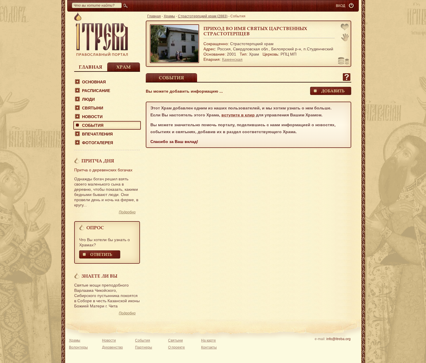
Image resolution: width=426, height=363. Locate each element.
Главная (90, 67)
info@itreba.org (338, 339)
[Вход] (352, 6)
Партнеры (143, 347)
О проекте (176, 347)
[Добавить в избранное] (345, 27)
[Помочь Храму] (343, 61)
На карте (208, 340)
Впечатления (97, 134)
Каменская (232, 59)
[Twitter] (338, 346)
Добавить (333, 91)
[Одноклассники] (347, 346)
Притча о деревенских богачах (103, 170)
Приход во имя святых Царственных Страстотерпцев (255, 31)
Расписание (96, 90)
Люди (88, 99)
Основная (94, 82)
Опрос (95, 227)
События (92, 125)
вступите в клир (238, 115)
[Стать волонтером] (345, 37)
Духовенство (112, 347)
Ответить (101, 254)
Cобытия (171, 77)
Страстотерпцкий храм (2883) (202, 16)
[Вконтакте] (320, 346)
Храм (123, 67)
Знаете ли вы (99, 276)
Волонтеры (78, 347)
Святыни (92, 108)
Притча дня (97, 160)
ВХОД (340, 6)
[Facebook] (329, 346)
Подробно (127, 212)
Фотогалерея (97, 142)
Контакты (209, 347)
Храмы (169, 16)
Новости (92, 116)
